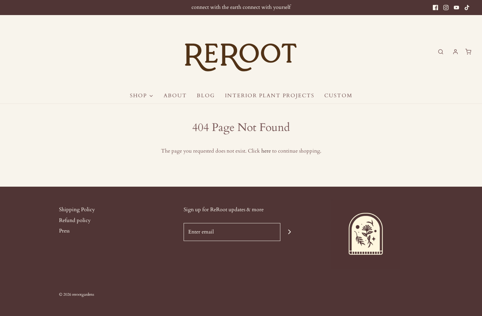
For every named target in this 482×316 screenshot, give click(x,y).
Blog (206, 95)
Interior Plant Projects (269, 95)
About (175, 95)
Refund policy (74, 220)
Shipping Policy (77, 209)
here (266, 151)
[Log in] (455, 52)
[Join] (289, 232)
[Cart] (468, 52)
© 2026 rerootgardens (76, 294)
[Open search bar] (441, 51)
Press (64, 230)
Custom (338, 95)
